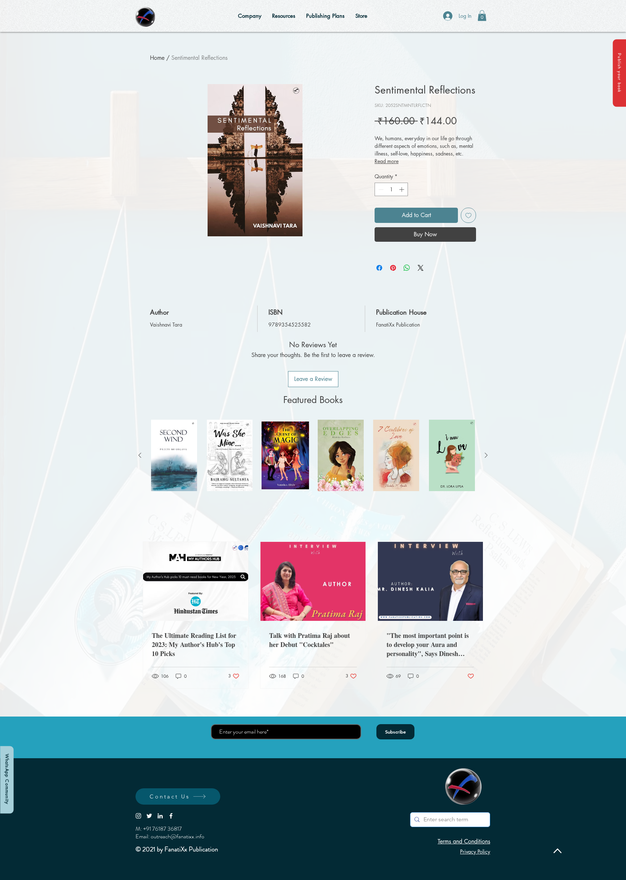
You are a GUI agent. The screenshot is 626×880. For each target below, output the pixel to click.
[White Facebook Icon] (171, 815)
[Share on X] (420, 267)
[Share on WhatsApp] (406, 267)
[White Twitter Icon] (149, 815)
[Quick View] (174, 455)
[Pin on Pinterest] (393, 267)
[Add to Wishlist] (468, 215)
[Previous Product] (139, 455)
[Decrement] (380, 189)
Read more (386, 161)
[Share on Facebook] (379, 267)
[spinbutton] (391, 189)
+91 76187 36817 (162, 829)
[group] (313, 455)
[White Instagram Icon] (138, 815)
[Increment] (402, 189)
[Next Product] (486, 455)
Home (157, 58)
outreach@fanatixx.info (177, 836)
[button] (619, 73)
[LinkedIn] (160, 815)
